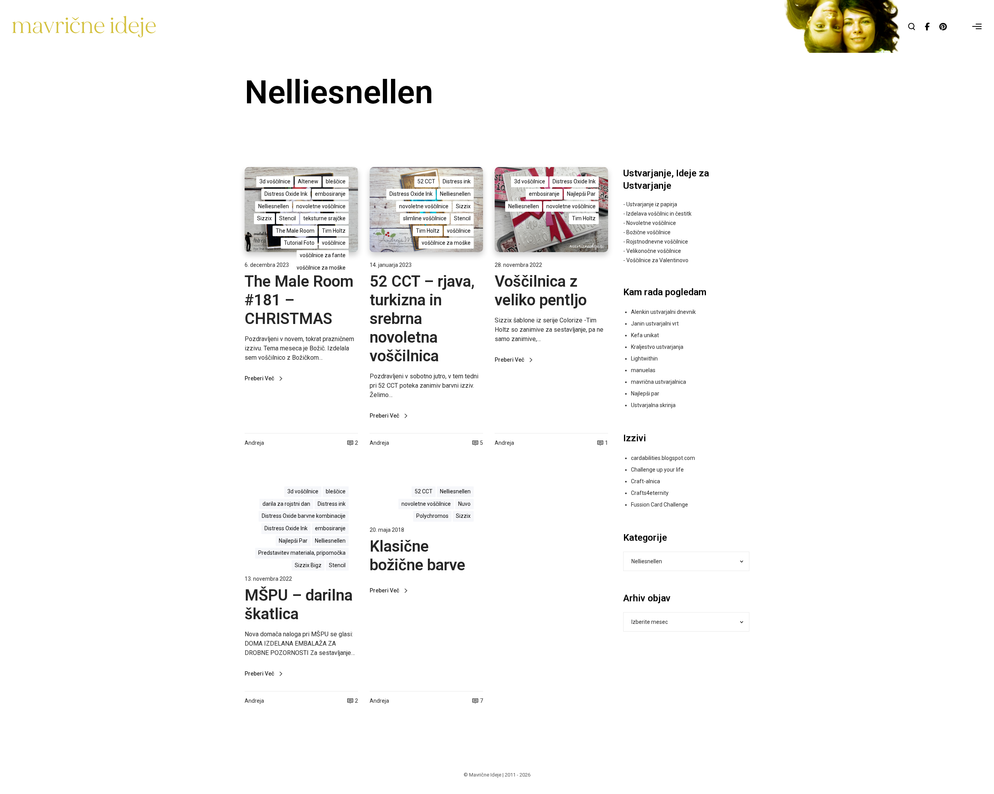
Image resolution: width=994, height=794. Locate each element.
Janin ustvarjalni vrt (655, 323)
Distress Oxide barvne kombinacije (304, 516)
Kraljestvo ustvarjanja (657, 347)
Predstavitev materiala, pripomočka (302, 553)
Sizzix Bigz (308, 565)
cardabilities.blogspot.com (663, 458)
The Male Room (295, 231)
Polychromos (432, 516)
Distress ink (457, 181)
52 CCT (426, 181)
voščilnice (334, 243)
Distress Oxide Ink (286, 194)
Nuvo (464, 504)
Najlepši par (645, 393)
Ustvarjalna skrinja (653, 405)
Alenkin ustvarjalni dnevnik (663, 312)
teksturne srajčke (324, 218)
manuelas (643, 370)
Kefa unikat (645, 335)
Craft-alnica (645, 481)
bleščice (336, 181)
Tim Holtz (334, 231)
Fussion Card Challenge (659, 504)
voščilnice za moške (321, 268)
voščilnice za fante (323, 255)
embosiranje (330, 194)
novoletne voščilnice (321, 206)
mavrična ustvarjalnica (658, 382)
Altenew (308, 181)
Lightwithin (644, 358)
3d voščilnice (274, 181)
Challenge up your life (657, 470)
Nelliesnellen (273, 206)
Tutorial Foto (299, 243)
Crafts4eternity (650, 493)
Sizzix (264, 218)
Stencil (287, 218)
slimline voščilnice (425, 218)
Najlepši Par (581, 194)
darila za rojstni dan (286, 504)
